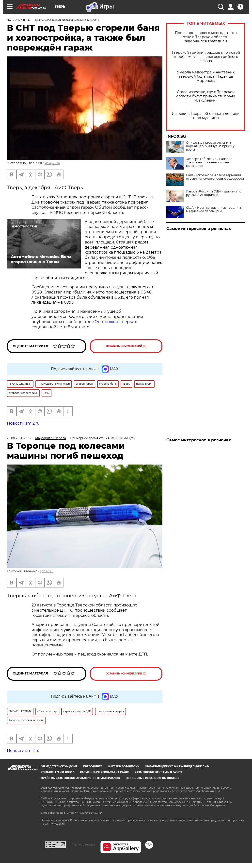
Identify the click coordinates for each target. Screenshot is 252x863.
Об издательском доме (59, 766)
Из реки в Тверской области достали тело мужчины (206, 116)
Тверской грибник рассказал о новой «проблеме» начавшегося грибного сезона (206, 57)
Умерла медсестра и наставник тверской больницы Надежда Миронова (206, 76)
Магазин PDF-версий (123, 766)
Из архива (52, 163)
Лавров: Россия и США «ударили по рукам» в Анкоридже (213, 193)
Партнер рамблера (83, 844)
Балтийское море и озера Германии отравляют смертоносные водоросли (215, 176)
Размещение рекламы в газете (159, 772)
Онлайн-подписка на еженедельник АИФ (177, 766)
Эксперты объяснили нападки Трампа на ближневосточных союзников (209, 162)
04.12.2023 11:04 (18, 20)
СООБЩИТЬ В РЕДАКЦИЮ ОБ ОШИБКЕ (152, 778)
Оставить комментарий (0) (126, 346)
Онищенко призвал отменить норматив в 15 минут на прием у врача (210, 146)
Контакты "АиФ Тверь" (57, 772)
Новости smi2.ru (23, 423)
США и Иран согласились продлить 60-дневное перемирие (214, 209)
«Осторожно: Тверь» (113, 321)
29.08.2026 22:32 (19, 438)
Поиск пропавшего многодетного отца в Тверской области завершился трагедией (206, 37)
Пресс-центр (92, 766)
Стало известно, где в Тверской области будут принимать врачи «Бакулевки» (205, 96)
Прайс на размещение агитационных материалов (80, 778)
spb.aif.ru (46, 571)
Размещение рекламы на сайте (104, 772)
